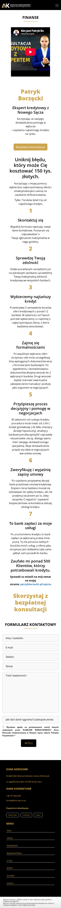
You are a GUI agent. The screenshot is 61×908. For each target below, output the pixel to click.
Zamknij (30, 902)
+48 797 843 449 (13, 795)
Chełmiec (26, 815)
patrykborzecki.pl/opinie (35, 584)
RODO (10, 868)
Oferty (10, 838)
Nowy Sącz (12, 815)
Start (9, 830)
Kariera (10, 883)
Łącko (38, 815)
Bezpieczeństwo (14, 853)
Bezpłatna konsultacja (30, 147)
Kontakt (10, 875)
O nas (9, 860)
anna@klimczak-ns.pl (16, 800)
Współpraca (12, 845)
